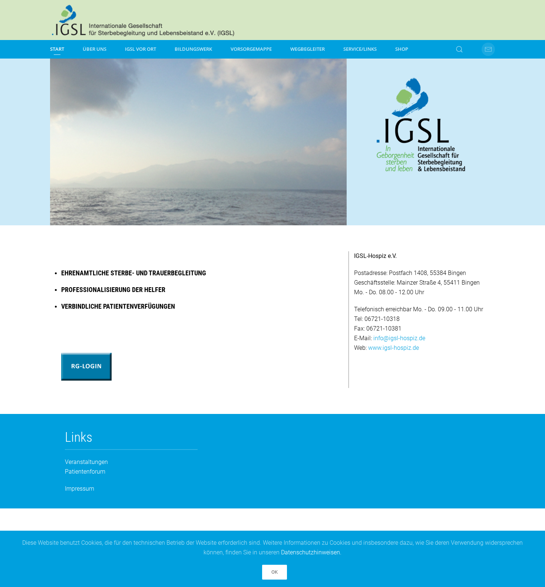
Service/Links (360, 49)
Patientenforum (85, 471)
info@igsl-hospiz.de (399, 338)
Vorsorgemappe (251, 49)
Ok (274, 572)
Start (57, 49)
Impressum (79, 488)
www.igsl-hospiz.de (393, 347)
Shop (401, 49)
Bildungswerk (193, 49)
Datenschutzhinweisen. (311, 552)
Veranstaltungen (86, 461)
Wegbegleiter (307, 49)
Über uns (94, 49)
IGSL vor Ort (140, 49)
